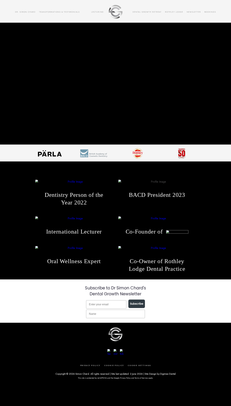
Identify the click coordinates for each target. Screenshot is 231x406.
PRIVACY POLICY (90, 365)
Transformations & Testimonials (59, 11)
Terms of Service (141, 378)
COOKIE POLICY (114, 365)
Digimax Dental (168, 374)
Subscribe (136, 304)
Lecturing (97, 11)
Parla (85, 11)
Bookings (210, 11)
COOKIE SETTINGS (139, 365)
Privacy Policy (125, 378)
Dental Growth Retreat (147, 11)
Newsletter (194, 11)
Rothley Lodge (174, 11)
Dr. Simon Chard (25, 11)
